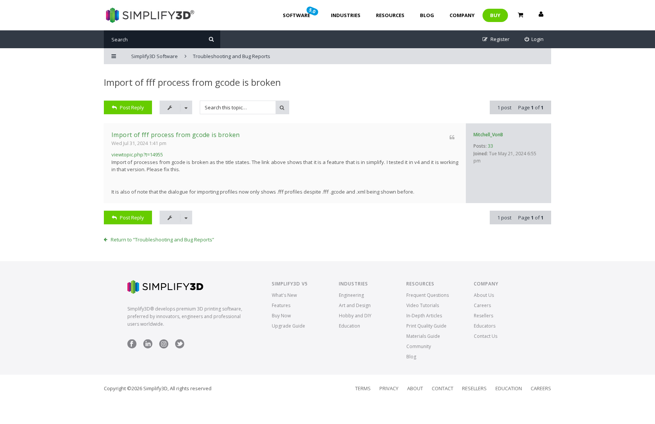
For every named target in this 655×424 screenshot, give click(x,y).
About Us (484, 295)
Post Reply (132, 107)
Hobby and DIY (355, 315)
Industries (345, 15)
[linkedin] (147, 347)
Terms (363, 388)
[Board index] (149, 15)
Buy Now (281, 315)
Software (300, 12)
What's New (284, 295)
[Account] (541, 15)
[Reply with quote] (452, 137)
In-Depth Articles (424, 315)
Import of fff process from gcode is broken (192, 82)
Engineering (351, 295)
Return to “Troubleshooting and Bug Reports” (162, 239)
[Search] (211, 39)
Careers (482, 305)
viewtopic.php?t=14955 (137, 154)
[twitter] (179, 347)
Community (418, 346)
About (415, 388)
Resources (390, 15)
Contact (442, 388)
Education (349, 326)
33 (490, 146)
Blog (427, 15)
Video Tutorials (422, 305)
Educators (484, 326)
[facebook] (131, 347)
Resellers (483, 315)
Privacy (388, 388)
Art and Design (355, 305)
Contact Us (485, 336)
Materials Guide (423, 336)
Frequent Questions (427, 295)
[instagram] (163, 347)
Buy (495, 15)
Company (462, 15)
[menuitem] (534, 39)
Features (281, 305)
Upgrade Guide (288, 326)
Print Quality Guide (426, 326)
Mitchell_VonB (488, 134)
